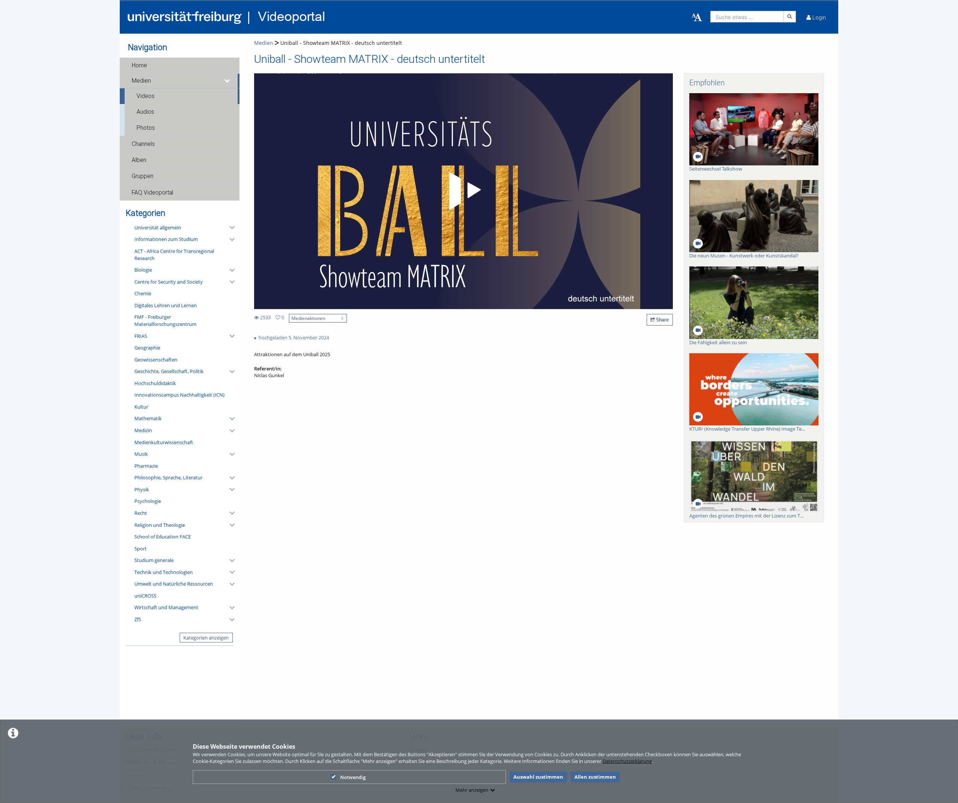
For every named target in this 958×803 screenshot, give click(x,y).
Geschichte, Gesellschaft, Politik (169, 371)
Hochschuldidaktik (155, 383)
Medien (141, 80)
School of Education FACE (162, 536)
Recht (140, 513)
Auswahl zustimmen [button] (538, 776)
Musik (141, 454)
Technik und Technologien (163, 572)
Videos (146, 96)
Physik (141, 489)
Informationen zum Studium (166, 239)
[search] (747, 16)
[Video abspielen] (463, 191)
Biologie (143, 269)
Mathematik (148, 418)
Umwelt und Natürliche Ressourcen (173, 583)
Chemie (142, 293)
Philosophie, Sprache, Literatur (168, 477)
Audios (145, 112)
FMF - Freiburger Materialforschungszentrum (165, 320)
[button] (180, 65)
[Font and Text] (697, 17)
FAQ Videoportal (152, 192)
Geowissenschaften (155, 359)
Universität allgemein (157, 227)
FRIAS (140, 336)
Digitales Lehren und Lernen (165, 305)
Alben (139, 160)
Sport (140, 548)
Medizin (143, 430)
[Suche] (790, 16)
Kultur (141, 406)
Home (139, 65)
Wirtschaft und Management (166, 607)
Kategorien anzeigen (206, 637)
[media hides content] (228, 81)
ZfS (137, 619)
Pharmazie (146, 465)
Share (662, 319)
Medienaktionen (308, 318)
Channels (143, 144)
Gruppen (142, 176)
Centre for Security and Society (168, 281)
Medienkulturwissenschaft (163, 442)
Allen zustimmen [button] (595, 776)
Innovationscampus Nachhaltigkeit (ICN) (179, 394)
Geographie (147, 347)
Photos (146, 128)
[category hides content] (230, 227)
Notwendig (353, 777)
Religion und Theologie (159, 525)
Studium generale (154, 560)
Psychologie (147, 501)
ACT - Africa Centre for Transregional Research (174, 255)
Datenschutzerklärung (627, 761)
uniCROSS (145, 595)
